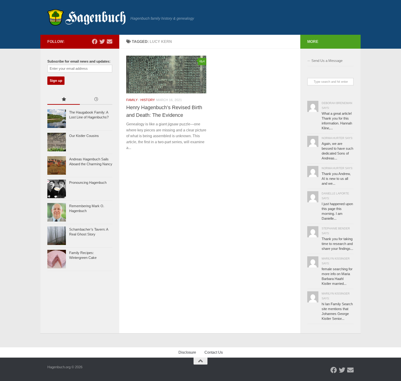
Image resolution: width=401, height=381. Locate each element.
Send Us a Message (327, 61)
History (147, 100)
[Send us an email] (109, 41)
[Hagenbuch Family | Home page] (86, 17)
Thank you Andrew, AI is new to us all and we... (336, 178)
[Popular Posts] (63, 100)
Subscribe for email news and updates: (78, 61)
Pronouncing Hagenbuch (88, 182)
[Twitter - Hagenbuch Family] (102, 41)
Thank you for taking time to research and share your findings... (337, 244)
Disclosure (187, 352)
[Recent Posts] (96, 100)
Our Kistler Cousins (84, 136)
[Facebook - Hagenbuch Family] (94, 41)
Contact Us (213, 352)
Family (132, 100)
